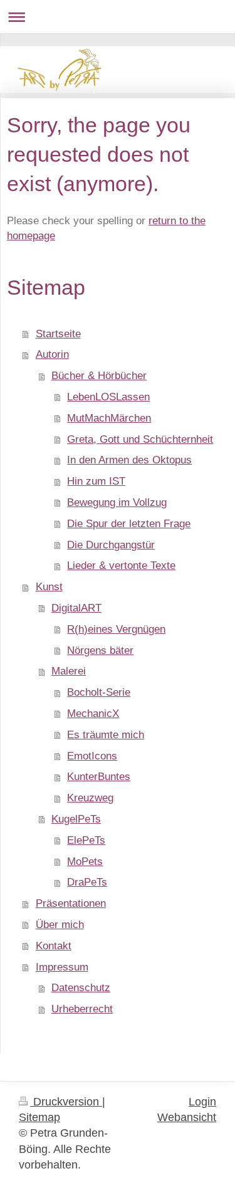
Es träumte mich (105, 735)
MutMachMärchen (109, 418)
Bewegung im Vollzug (117, 502)
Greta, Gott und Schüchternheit (140, 439)
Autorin (52, 354)
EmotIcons (92, 756)
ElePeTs (86, 840)
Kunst (49, 587)
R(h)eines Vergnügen (116, 629)
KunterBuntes (98, 777)
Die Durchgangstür (111, 545)
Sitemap (39, 1117)
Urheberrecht (82, 1009)
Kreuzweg (90, 798)
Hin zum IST (96, 481)
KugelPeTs (76, 819)
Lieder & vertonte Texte (121, 565)
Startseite (58, 334)
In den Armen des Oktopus (129, 460)
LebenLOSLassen (108, 397)
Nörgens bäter (100, 650)
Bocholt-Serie (98, 692)
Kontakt (53, 946)
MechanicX (93, 713)
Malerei (68, 671)
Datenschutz (80, 988)
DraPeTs (87, 882)
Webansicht (186, 1117)
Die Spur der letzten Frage (129, 524)
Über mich (60, 925)
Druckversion (66, 1101)
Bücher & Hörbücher (99, 376)
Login (202, 1101)
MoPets (85, 861)
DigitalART (76, 608)
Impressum (62, 967)
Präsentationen (71, 903)
